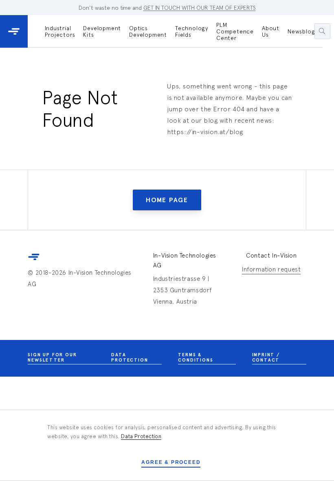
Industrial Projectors (60, 31)
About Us (270, 31)
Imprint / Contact (266, 357)
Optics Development (148, 31)
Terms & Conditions (195, 357)
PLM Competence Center (235, 31)
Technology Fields (191, 31)
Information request (271, 269)
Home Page (167, 200)
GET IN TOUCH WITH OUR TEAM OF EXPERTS (199, 7)
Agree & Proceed (170, 462)
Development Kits (102, 31)
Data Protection (129, 357)
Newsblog (301, 31)
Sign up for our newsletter (52, 357)
